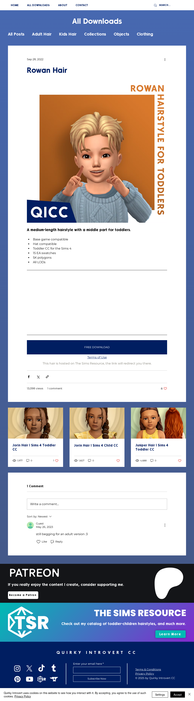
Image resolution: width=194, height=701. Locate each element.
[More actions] (165, 59)
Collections (95, 34)
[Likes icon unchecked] (38, 541)
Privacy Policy (22, 696)
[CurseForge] (54, 679)
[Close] (189, 694)
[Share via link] (47, 377)
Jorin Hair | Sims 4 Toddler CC (34, 447)
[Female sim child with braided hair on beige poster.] (35, 423)
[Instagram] (17, 668)
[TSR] (42, 679)
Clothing (145, 34)
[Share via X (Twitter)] (38, 377)
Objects (121, 34)
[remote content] (97, 302)
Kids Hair (68, 34)
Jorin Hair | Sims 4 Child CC (96, 445)
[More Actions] (165, 525)
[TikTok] (41, 668)
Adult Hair (42, 34)
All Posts (16, 34)
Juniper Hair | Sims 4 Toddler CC (151, 447)
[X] (29, 668)
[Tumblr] (53, 668)
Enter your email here (87, 663)
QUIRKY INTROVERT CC (96, 652)
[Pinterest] (17, 679)
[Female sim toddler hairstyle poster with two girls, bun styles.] (158, 423)
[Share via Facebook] (29, 377)
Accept (178, 694)
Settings (160, 694)
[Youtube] (29, 679)
